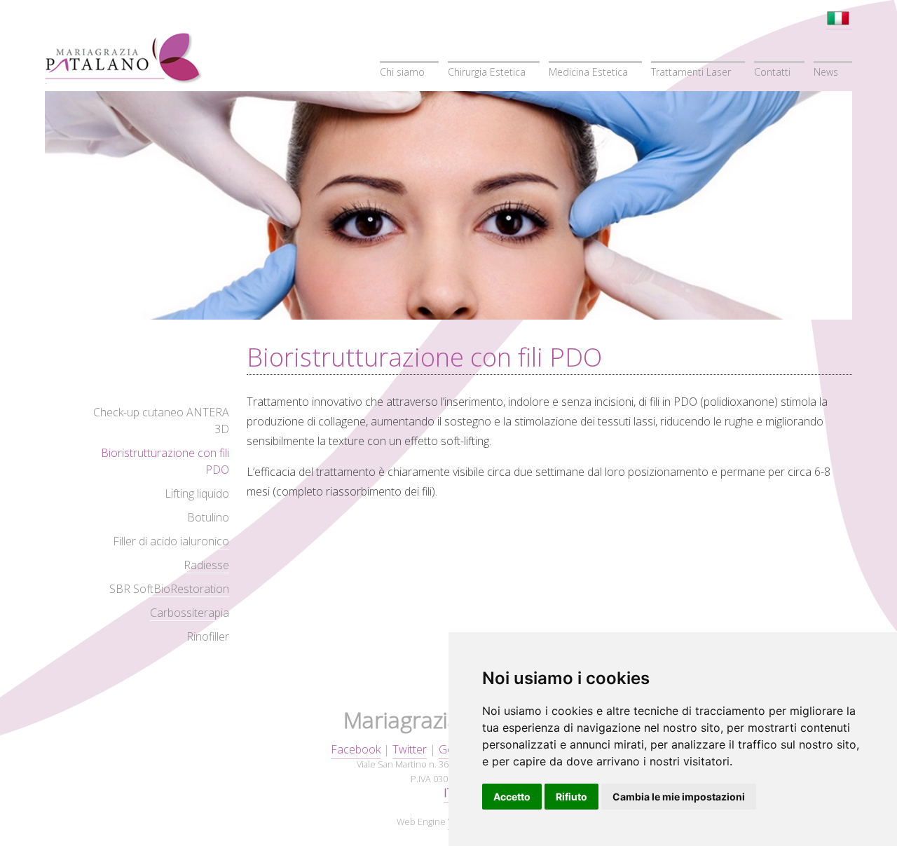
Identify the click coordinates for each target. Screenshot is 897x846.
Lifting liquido (197, 493)
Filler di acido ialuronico (171, 541)
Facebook (356, 749)
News (826, 72)
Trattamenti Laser (691, 72)
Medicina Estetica (588, 72)
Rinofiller (207, 636)
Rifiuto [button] (571, 797)
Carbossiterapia (189, 612)
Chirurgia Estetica (487, 72)
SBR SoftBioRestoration (169, 588)
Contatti (772, 72)
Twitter (409, 749)
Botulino (208, 517)
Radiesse (206, 565)
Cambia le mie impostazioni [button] (678, 797)
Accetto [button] (511, 797)
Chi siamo (402, 72)
